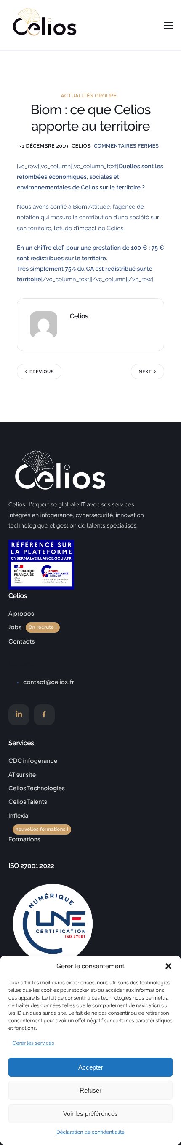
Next (145, 371)
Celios (81, 146)
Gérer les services (33, 1043)
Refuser (90, 1090)
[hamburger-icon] (168, 25)
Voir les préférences (90, 1113)
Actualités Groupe (89, 96)
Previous (41, 371)
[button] (168, 966)
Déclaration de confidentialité (90, 1132)
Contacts (21, 664)
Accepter (90, 1067)
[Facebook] (44, 714)
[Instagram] (18, 714)
